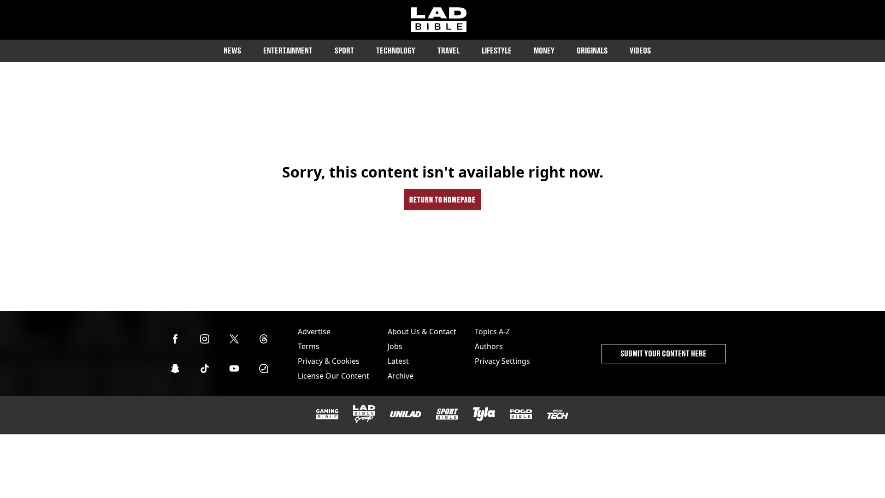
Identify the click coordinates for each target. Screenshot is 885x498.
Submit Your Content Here (663, 353)
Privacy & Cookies (329, 361)
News (232, 50)
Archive (400, 376)
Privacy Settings (502, 361)
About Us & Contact (422, 331)
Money (544, 50)
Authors (489, 346)
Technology (395, 50)
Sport (344, 50)
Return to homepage (442, 199)
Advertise (314, 331)
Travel (448, 50)
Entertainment (288, 50)
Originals (592, 50)
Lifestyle (497, 50)
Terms (308, 346)
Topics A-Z (492, 331)
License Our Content (333, 376)
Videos (640, 50)
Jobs (395, 346)
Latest (398, 361)
